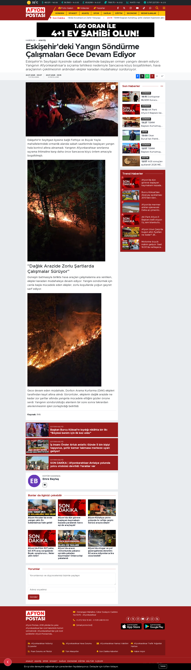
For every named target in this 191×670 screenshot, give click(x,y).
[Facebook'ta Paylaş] (138, 76)
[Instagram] (138, 619)
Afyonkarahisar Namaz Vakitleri (114, 644)
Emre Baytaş (51, 479)
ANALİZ (29, 661)
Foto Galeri (67, 8)
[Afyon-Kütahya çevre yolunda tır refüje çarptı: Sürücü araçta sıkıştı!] (102, 507)
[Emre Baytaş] (34, 481)
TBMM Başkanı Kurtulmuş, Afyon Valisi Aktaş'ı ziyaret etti (151, 124)
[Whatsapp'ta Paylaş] (147, 76)
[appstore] (131, 626)
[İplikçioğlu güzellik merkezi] (95, 29)
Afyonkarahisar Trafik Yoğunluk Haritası (146, 645)
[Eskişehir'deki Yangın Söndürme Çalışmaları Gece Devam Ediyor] (72, 109)
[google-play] (154, 626)
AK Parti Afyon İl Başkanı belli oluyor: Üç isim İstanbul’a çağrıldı (152, 112)
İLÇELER (99, 661)
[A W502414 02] (64, 339)
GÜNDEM (59, 13)
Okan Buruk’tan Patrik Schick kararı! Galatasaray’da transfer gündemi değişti (150, 137)
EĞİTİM (118, 13)
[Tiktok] (147, 619)
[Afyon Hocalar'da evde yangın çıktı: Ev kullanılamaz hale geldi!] (42, 507)
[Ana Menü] (163, 8)
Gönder (34, 597)
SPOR (96, 13)
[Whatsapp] (152, 619)
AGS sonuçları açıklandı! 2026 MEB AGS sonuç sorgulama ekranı (152, 163)
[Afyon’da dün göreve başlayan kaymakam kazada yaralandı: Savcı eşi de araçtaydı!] (72, 507)
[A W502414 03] (66, 210)
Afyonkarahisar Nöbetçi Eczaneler (40, 645)
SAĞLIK (107, 13)
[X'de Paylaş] (142, 76)
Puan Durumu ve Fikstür (41, 651)
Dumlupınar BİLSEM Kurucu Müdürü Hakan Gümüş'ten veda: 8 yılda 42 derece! (150, 99)
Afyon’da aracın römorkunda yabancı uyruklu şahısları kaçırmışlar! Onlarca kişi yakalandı (70, 553)
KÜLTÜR (90, 661)
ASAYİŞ (85, 13)
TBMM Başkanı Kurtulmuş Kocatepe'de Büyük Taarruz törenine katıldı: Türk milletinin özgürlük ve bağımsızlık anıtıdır (151, 150)
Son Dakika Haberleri (108, 651)
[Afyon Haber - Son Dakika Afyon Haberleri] (35, 13)
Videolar (84, 8)
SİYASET (73, 13)
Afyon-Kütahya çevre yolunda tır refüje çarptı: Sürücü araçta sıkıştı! (101, 520)
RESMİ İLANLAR (148, 13)
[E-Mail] (45, 485)
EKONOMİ (132, 13)
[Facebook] (128, 619)
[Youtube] (143, 619)
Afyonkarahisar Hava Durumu (79, 644)
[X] (133, 619)
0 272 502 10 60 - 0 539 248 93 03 (92, 620)
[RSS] (157, 619)
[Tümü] (162, 86)
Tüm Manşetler (72, 651)
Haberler (30, 40)
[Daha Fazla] (152, 76)
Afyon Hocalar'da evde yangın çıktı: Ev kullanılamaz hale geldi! (40, 520)
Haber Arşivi (139, 651)
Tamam (163, 666)
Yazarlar (101, 8)
